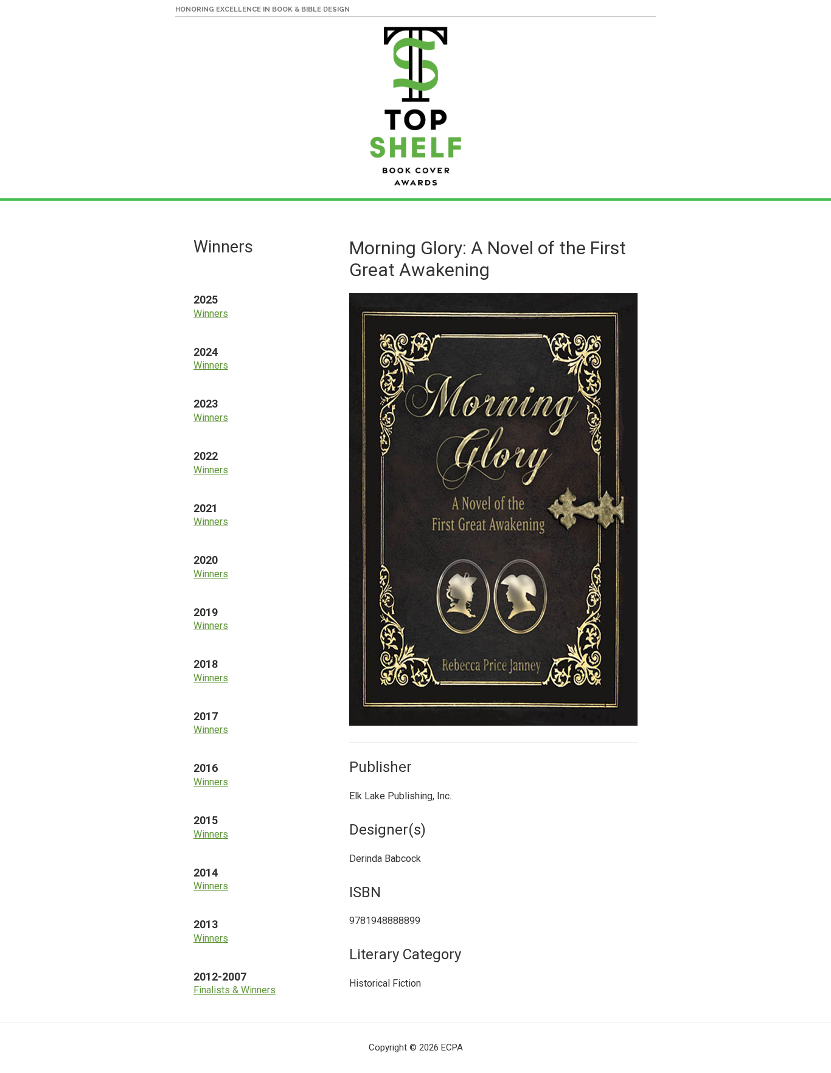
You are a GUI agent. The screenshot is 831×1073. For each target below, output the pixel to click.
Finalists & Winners (234, 990)
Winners (210, 313)
